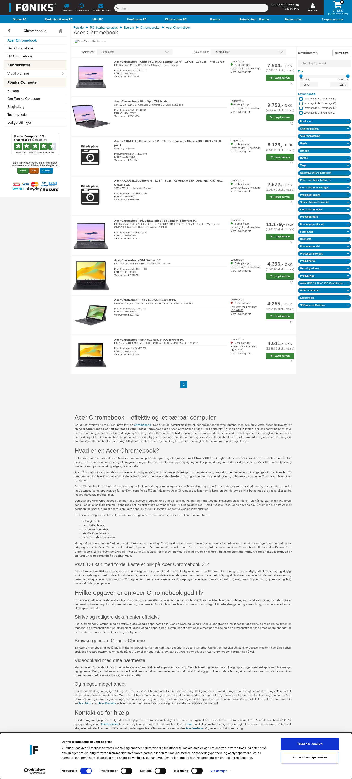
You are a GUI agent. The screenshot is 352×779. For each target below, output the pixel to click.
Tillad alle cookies (309, 744)
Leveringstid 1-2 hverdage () (320, 98)
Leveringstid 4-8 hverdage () (320, 108)
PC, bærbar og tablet (104, 27)
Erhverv (46, 170)
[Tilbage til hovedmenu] (61, 31)
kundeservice (109, 724)
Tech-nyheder (17, 115)
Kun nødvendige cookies (310, 757)
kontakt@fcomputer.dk (283, 4)
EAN (34, 170)
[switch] (126, 771)
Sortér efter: (88, 52)
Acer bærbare (194, 728)
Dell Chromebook (20, 48)
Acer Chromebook (22, 40)
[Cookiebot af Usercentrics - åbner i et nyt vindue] (34, 771)
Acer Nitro (84, 703)
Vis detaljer (219, 771)
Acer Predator (107, 703)
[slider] (301, 76)
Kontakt (13, 91)
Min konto (313, 10)
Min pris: (304, 79)
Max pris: (343, 79)
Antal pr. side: (201, 52)
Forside (79, 27)
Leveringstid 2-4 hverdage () (320, 103)
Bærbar (129, 27)
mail (189, 724)
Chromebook (142, 424)
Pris (300, 71)
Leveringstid (307, 93)
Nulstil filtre (341, 53)
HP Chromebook (19, 56)
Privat (23, 170)
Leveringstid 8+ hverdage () (320, 112)
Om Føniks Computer (23, 99)
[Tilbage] (10, 30)
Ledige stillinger (19, 123)
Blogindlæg (15, 107)
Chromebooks (35, 31)
